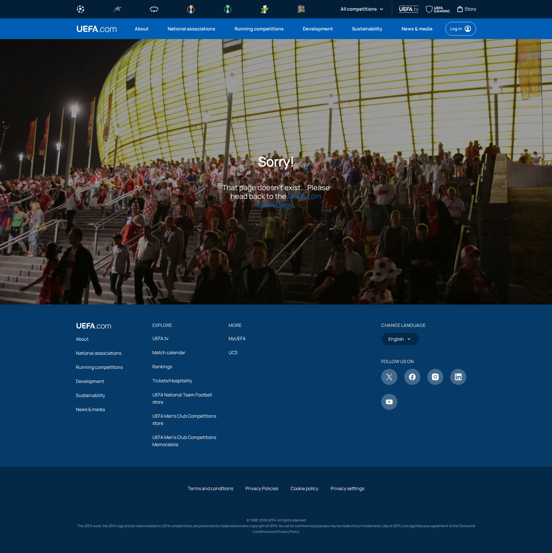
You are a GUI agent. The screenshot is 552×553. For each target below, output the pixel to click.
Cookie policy (304, 488)
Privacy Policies (262, 488)
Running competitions (99, 367)
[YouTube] (389, 408)
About (82, 339)
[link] (141, 28)
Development (90, 381)
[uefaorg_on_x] (389, 383)
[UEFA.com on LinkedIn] (458, 383)
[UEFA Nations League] (301, 8)
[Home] (94, 326)
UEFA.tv (160, 338)
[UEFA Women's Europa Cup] (264, 8)
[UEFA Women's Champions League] (154, 8)
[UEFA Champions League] (80, 8)
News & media (90, 409)
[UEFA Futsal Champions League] (117, 8)
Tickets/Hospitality (172, 380)
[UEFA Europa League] (190, 8)
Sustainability (90, 395)
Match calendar (168, 352)
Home (96, 29)
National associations (98, 353)
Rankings (162, 366)
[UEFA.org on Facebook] (412, 383)
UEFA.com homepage (289, 200)
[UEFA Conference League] (227, 8)
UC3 (233, 352)
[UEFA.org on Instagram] (435, 383)
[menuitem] (144, 28)
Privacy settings (347, 488)
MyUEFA (237, 338)
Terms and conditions (210, 488)
